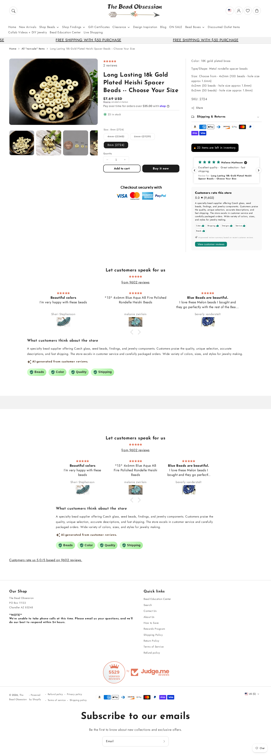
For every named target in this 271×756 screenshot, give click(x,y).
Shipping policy (78, 700)
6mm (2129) (144, 137)
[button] (13, 11)
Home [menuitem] (12, 27)
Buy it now (161, 168)
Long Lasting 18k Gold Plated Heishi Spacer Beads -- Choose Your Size (92, 48)
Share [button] (199, 108)
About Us (149, 617)
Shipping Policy (153, 635)
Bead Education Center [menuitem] (65, 32)
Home (12, 48)
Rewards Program (154, 629)
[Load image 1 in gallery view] (21, 142)
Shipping (106, 102)
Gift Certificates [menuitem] (99, 27)
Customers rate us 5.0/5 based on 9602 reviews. (45, 560)
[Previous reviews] (194, 170)
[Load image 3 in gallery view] (75, 142)
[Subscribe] (165, 741)
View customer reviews (211, 244)
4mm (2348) (117, 137)
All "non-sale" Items (33, 48)
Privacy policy (74, 694)
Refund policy (152, 653)
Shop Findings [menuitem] (71, 27)
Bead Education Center (157, 599)
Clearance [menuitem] (119, 27)
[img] (135, 276)
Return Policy (151, 641)
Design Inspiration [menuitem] (145, 27)
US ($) (252, 694)
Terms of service (57, 700)
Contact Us (150, 611)
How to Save (151, 623)
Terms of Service (154, 646)
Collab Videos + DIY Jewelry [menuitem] (27, 32)
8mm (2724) (115, 145)
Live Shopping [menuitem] (93, 32)
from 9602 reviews (135, 282)
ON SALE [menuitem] (175, 27)
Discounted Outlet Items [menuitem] (224, 27)
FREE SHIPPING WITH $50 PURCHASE (62, 40)
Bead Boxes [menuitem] (193, 27)
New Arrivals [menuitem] (27, 27)
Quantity (107, 153)
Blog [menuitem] (163, 27)
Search (148, 605)
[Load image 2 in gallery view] (48, 142)
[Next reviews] (258, 170)
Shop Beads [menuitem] (47, 27)
